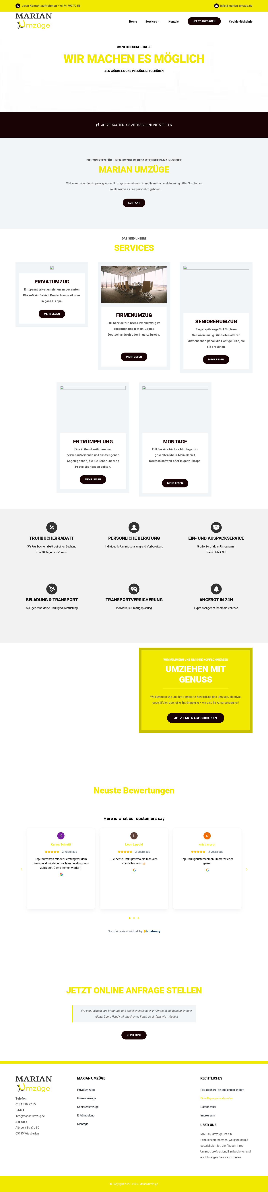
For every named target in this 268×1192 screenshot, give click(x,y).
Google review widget (123, 931)
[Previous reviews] (21, 869)
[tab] (129, 918)
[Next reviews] (246, 869)
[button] (226, 1090)
